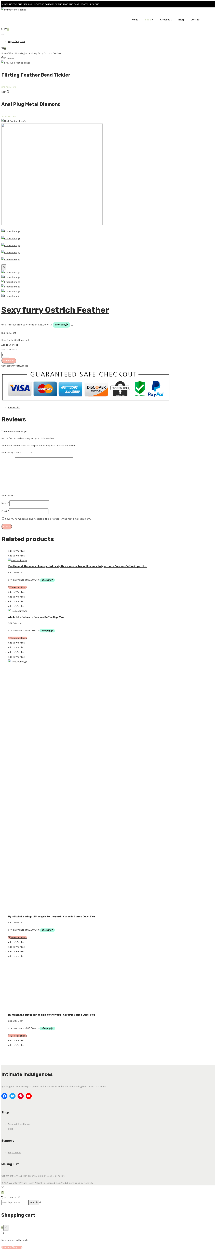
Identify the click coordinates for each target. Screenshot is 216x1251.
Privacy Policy (26, 1183)
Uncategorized (23, 53)
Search (34, 1202)
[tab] (106, 407)
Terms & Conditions (19, 1124)
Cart (10, 1128)
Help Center (14, 1152)
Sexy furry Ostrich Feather (55, 310)
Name (5, 503)
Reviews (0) (14, 407)
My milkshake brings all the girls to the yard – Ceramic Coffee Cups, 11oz (51, 916)
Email (5, 511)
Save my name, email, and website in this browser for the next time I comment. (48, 518)
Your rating (8, 452)
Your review (8, 495)
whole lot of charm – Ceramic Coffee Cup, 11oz (36, 617)
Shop (11, 53)
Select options (19, 587)
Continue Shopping (11, 1247)
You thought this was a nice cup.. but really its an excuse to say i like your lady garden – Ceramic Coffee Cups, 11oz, (77, 566)
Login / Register (16, 41)
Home (4, 53)
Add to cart (9, 360)
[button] (9, 344)
